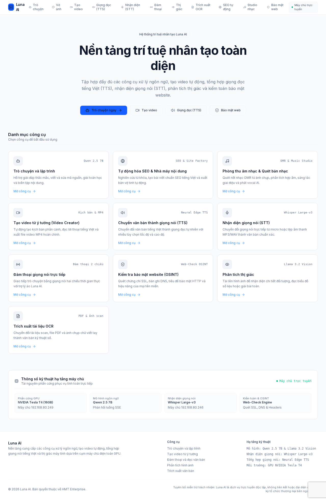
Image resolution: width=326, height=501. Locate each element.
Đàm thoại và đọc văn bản (186, 460)
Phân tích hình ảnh (180, 465)
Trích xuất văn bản (180, 471)
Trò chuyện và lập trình (183, 448)
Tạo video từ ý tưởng (182, 454)
